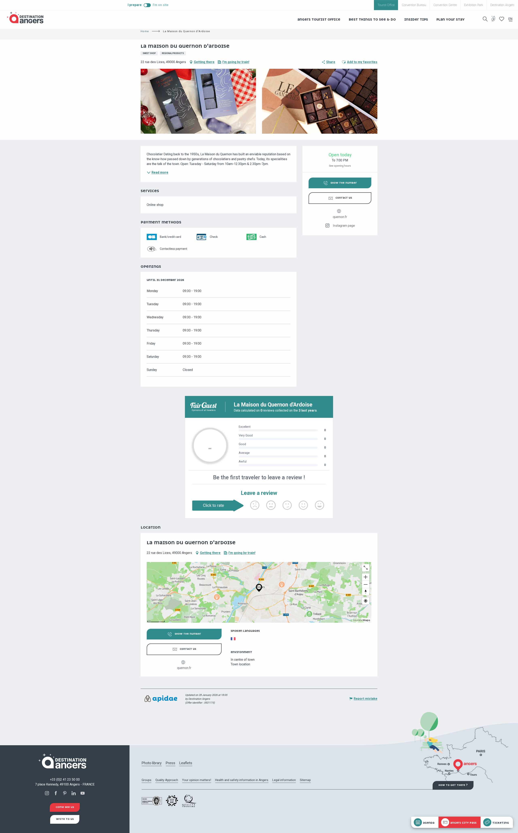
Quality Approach (166, 780)
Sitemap (305, 780)
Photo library (152, 763)
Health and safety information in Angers (241, 780)
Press (170, 763)
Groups (146, 780)
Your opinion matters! (196, 780)
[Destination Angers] (27, 17)
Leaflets (185, 763)
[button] (485, 19)
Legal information (284, 780)
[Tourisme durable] (493, 21)
